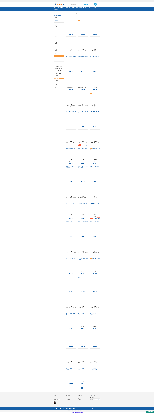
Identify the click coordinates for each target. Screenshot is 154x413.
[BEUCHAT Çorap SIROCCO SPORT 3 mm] (71, 245)
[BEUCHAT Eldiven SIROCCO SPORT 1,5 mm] (95, 355)
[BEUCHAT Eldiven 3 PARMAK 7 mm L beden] (83, 116)
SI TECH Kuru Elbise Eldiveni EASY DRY (83, 160)
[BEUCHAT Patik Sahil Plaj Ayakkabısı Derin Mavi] (95, 98)
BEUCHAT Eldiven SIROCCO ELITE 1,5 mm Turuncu (71, 381)
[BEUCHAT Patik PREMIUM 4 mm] (95, 190)
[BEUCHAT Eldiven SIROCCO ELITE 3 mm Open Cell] (71, 135)
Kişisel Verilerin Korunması (69, 400)
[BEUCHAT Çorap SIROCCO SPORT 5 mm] (71, 61)
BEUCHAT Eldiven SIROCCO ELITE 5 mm (95, 289)
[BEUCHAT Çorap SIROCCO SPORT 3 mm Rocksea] (83, 226)
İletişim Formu (55, 398)
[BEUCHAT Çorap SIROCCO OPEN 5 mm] (83, 208)
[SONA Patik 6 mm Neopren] (71, 43)
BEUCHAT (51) (57, 25)
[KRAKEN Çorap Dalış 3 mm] (95, 79)
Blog (63, 0)
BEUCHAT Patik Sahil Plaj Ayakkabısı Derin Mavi (95, 106)
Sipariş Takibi (67, 398)
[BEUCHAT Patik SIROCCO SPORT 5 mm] (83, 190)
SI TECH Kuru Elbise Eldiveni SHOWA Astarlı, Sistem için (83, 179)
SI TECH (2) (56, 29)
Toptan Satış (59, 0)
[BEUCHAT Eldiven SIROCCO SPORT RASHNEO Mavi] (83, 373)
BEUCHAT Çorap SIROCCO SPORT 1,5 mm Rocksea (83, 271)
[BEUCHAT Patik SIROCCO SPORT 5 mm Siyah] (83, 24)
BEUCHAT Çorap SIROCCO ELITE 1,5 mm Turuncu (71, 289)
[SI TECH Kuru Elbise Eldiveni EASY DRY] (83, 153)
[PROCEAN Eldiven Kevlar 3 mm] (95, 116)
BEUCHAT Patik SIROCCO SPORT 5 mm (83, 197)
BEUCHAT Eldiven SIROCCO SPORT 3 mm (83, 142)
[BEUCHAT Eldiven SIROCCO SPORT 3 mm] (83, 135)
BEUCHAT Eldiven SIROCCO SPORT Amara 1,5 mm (71, 161)
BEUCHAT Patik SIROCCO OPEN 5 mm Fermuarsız (95, 32)
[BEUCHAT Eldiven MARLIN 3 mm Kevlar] (71, 318)
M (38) (56, 43)
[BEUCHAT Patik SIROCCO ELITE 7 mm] (71, 24)
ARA (86, 4)
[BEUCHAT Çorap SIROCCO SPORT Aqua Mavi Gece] (71, 190)
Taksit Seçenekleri (80, 399)
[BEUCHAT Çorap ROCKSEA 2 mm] (95, 245)
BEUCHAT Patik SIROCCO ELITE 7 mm (70, 32)
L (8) (56, 49)
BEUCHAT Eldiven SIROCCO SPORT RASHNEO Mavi (83, 381)
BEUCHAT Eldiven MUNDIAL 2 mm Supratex (95, 344)
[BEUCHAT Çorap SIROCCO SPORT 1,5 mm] (71, 98)
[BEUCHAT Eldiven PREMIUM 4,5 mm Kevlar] (95, 300)
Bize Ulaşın (55, 400)
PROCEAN (95, 141)
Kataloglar (79, 400)
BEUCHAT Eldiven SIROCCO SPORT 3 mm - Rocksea (83, 326)
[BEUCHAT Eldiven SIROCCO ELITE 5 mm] (95, 281)
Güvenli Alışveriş (68, 395)
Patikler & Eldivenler (63, 11)
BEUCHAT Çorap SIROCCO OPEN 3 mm (83, 87)
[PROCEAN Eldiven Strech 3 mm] (95, 135)
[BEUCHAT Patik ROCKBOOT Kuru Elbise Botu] (95, 43)
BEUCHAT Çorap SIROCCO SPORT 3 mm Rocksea (83, 234)
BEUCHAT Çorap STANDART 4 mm (71, 87)
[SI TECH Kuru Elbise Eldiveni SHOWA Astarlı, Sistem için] (83, 171)
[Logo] (59, 4)
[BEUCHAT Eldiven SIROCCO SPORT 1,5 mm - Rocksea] (83, 355)
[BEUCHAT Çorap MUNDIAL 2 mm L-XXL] (71, 263)
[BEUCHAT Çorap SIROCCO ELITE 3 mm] (95, 226)
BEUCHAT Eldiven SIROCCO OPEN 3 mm (71, 344)
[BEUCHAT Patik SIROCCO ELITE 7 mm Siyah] (95, 171)
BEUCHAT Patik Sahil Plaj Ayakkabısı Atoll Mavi (95, 271)
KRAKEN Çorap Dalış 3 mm (95, 87)
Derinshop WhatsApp (150, 411)
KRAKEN (83, 67)
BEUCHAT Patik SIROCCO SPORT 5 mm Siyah (83, 32)
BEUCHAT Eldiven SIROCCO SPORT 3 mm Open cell (95, 326)
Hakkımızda (55, 0)
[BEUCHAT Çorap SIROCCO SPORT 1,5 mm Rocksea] (83, 263)
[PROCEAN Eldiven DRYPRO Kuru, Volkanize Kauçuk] (71, 171)
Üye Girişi (95, 0)
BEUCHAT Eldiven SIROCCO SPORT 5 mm (83, 308)
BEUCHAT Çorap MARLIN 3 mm (71, 234)
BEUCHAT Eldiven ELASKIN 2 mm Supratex (71, 363)
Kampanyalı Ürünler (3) (58, 33)
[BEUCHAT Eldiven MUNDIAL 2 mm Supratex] (95, 336)
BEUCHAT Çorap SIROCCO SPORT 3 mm (71, 252)
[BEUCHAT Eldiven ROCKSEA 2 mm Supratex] (83, 336)
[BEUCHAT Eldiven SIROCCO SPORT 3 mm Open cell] (95, 318)
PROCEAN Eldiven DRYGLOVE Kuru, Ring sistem (95, 161)
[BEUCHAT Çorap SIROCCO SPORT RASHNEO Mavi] (83, 281)
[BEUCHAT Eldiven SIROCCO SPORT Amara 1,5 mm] (71, 153)
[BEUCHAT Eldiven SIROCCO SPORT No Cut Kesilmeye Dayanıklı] (95, 373)
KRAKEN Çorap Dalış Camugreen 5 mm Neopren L (95, 216)
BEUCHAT (71, 31)
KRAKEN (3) (56, 26)
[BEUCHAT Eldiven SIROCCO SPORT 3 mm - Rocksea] (83, 318)
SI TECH (83, 159)
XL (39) (56, 42)
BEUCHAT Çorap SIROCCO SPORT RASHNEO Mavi (83, 289)
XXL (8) (56, 53)
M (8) (56, 50)
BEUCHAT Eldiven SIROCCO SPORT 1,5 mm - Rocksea (83, 363)
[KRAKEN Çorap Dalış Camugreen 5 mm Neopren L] (95, 208)
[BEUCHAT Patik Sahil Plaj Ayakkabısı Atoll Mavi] (95, 263)
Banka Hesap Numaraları (57, 399)
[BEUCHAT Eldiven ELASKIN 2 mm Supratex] (71, 355)
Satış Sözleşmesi (80, 395)
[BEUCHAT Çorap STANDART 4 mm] (71, 79)
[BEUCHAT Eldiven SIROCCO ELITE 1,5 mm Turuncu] (71, 373)
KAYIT (99, 399)
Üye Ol (99, 0)
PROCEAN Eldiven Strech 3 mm (95, 142)
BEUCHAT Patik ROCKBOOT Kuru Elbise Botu (95, 51)
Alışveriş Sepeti (68, 399)
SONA (71, 49)
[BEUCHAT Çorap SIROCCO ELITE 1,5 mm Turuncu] (71, 281)
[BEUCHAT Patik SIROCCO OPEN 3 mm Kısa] (83, 43)
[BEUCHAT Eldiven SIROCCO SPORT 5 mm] (83, 300)
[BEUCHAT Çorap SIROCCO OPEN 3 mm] (83, 79)
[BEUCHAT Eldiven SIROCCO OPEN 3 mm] (71, 336)
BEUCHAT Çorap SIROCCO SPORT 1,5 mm (71, 106)
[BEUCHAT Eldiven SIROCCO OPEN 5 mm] (71, 300)
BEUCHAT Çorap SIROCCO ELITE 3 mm (95, 234)
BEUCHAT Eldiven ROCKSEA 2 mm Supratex (83, 344)
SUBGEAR (83, 104)
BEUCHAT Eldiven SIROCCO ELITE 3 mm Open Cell (71, 142)
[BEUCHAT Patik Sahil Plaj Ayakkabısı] (71, 116)
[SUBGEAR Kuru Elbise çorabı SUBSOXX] (83, 98)
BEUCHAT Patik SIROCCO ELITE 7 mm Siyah (95, 179)
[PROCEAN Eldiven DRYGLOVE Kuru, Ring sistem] (95, 153)
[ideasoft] (72, 412)
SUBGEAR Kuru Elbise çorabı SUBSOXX (83, 105)
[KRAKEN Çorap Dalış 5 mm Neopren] (83, 61)
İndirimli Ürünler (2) (57, 36)
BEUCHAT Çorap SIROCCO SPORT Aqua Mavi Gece (71, 197)
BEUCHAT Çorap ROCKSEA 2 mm (95, 252)
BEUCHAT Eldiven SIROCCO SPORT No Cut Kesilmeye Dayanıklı (95, 381)
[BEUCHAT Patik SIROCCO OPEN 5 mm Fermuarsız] (95, 24)
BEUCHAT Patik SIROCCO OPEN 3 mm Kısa (83, 51)
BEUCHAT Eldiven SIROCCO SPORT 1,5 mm (95, 363)
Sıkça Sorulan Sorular (80, 398)
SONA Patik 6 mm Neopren (71, 50)
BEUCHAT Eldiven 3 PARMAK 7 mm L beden (83, 124)
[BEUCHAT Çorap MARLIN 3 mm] (71, 226)
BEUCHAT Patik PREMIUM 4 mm (95, 197)
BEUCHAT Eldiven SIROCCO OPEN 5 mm (71, 307)
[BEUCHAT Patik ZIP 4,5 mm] (71, 208)
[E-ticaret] (77, 412)
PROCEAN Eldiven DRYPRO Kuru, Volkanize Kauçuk (71, 179)
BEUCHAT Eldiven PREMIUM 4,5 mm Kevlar (95, 308)
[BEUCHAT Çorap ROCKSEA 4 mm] (95, 61)
